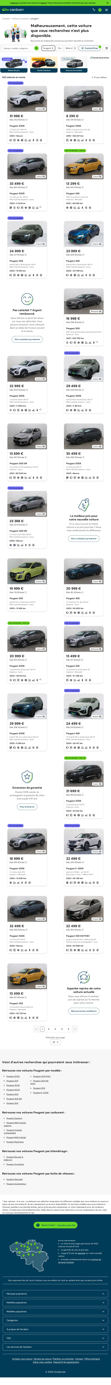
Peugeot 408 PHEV (41, 1076)
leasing (43, 3)
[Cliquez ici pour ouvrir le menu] (106, 10)
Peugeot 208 (12, 1081)
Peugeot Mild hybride (16, 1137)
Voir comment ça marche (27, 339)
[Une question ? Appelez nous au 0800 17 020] (94, 10)
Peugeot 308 (12, 1103)
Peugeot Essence (14, 1118)
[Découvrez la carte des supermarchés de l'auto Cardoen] (29, 1271)
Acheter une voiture (22, 1358)
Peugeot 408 (12, 1094)
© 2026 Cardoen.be (55, 1371)
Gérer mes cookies (42, 1362)
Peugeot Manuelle (14, 1179)
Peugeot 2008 (13, 1076)
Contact (79, 1358)
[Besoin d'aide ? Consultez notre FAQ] (100, 10)
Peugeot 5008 (13, 1090)
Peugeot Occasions (15, 1164)
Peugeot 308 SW (14, 1099)
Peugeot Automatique (16, 1184)
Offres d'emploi (92, 1358)
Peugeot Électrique (15, 1142)
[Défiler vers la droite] (75, 48)
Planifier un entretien (63, 1358)
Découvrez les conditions (84, 1011)
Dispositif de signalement (66, 1362)
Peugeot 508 (39, 1088)
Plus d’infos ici (27, 807)
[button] (52, 48)
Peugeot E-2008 (41, 1092)
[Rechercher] (36, 48)
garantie (81, 1253)
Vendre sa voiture (43, 1358)
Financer (14, 3)
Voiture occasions (20, 18)
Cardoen (6, 18)
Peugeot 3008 (13, 1085)
